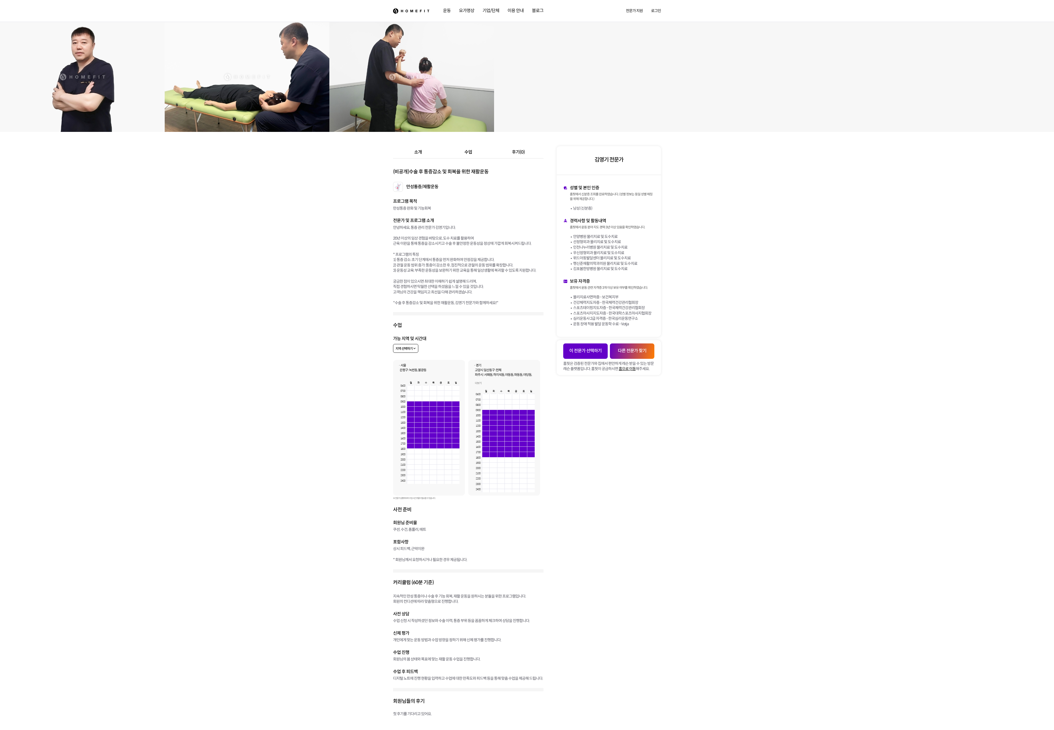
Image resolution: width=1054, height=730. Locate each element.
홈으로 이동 (627, 368)
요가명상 (466, 10)
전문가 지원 (634, 10)
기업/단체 (491, 10)
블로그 (537, 10)
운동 (447, 10)
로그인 (656, 10)
